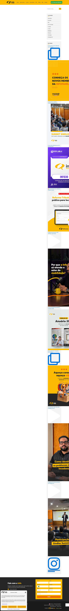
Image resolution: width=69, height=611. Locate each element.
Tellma (39, 2)
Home (18, 2)
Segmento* (51, 588)
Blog (42, 2)
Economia (49, 20)
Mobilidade (49, 30)
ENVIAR (49, 596)
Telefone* (38, 584)
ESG (36, 2)
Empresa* (50, 584)
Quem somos (22, 2)
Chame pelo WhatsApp (57, 2)
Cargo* (38, 588)
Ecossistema (32, 2)
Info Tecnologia (50, 24)
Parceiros (49, 32)
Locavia (27, 2)
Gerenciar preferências (21, 606)
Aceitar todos (4, 606)
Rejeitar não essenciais (12, 606)
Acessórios (50, 18)
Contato (46, 2)
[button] (25, 592)
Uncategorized (50, 37)
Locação (49, 26)
